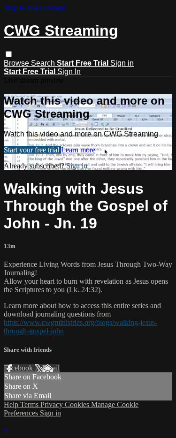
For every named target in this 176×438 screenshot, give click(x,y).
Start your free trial (32, 150)
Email (51, 368)
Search (44, 63)
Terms (30, 404)
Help (12, 404)
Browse (17, 63)
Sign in (122, 63)
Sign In (69, 72)
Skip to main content (34, 8)
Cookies (78, 404)
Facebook (19, 368)
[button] (9, 54)
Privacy (52, 404)
